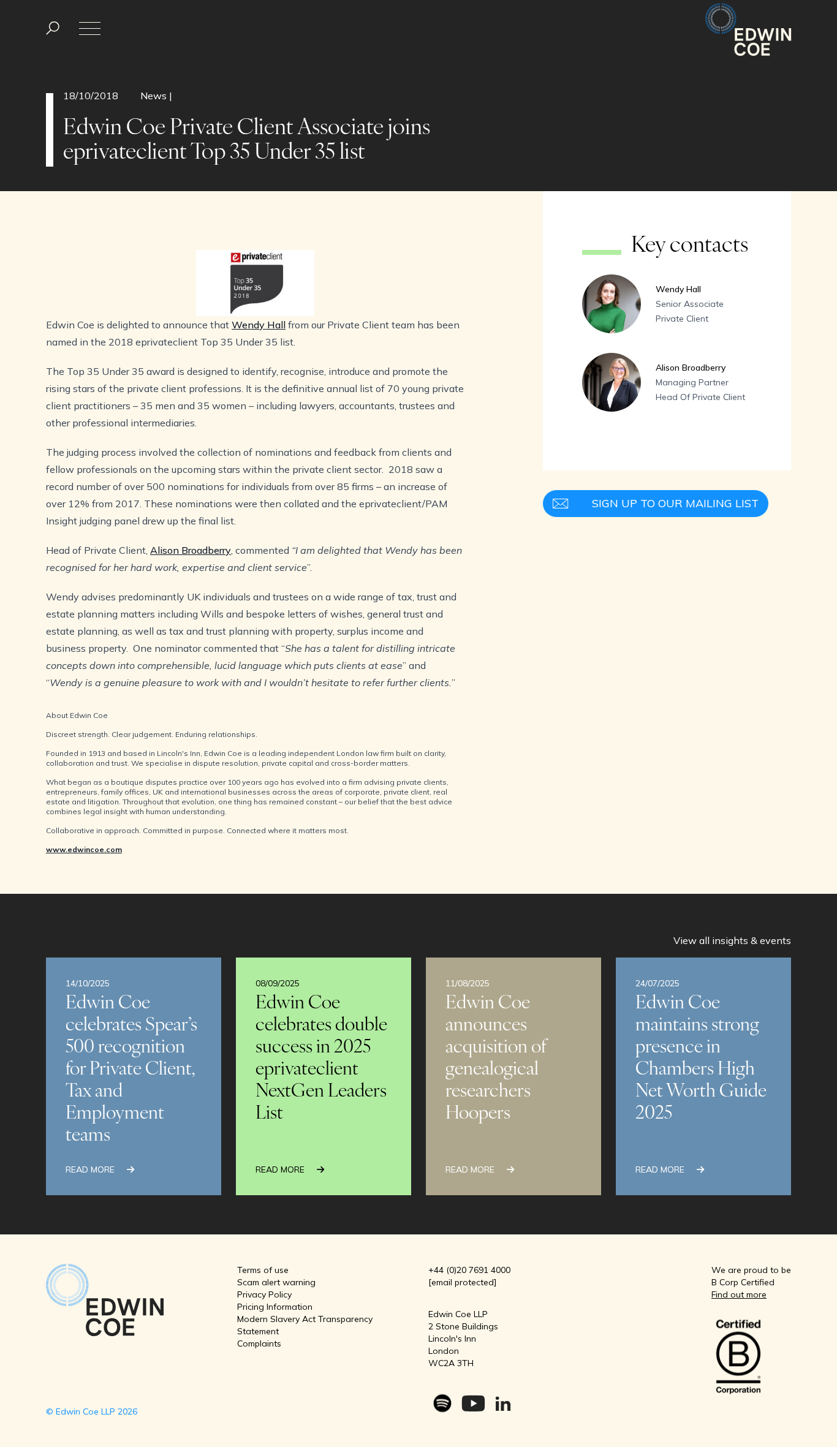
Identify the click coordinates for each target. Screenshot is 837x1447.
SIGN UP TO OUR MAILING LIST (675, 503)
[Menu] (52, 28)
